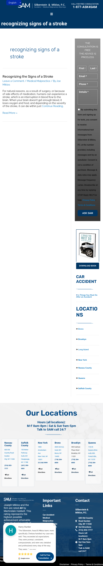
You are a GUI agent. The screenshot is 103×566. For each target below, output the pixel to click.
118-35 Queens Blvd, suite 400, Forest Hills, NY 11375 (92, 453)
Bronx (81, 329)
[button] (51, 14)
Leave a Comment (13, 80)
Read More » (10, 112)
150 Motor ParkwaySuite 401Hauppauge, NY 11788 (25, 456)
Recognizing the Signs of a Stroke (28, 76)
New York (82, 360)
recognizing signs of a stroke (34, 24)
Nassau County (85, 368)
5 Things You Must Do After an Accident (86, 296)
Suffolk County (84, 388)
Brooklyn (82, 339)
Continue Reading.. (53, 106)
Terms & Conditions (86, 205)
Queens (81, 378)
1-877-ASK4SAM (85, 7)
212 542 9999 (42, 463)
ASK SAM (87, 213)
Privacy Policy (89, 200)
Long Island (83, 349)
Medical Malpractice (38, 80)
